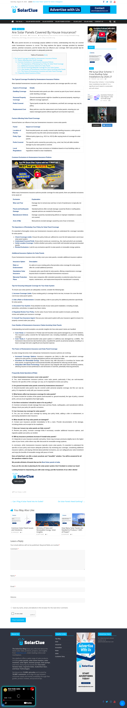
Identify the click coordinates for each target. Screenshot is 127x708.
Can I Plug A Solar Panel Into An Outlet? (27, 501)
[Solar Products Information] (13, 21)
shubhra (101, 79)
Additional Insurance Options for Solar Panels (33, 66)
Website (13, 597)
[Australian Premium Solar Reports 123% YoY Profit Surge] (94, 94)
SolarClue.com (21, 653)
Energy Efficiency (44, 35)
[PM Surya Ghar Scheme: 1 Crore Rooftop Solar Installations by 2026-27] (102, 51)
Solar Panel (88, 21)
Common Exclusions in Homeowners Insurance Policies (34, 62)
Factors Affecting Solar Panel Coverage (28, 60)
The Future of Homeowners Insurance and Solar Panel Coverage (39, 71)
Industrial (58, 644)
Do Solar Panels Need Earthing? (71, 501)
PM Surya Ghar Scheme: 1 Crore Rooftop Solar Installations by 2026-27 (101, 74)
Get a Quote (18, 481)
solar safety (42, 38)
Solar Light (77, 21)
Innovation (58, 647)
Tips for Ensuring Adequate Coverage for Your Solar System (38, 67)
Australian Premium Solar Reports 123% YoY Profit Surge (107, 96)
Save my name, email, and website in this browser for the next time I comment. (40, 608)
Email (13, 586)
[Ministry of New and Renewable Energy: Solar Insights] (48, 515)
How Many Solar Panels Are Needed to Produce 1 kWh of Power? (72, 530)
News (91, 68)
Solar (14, 29)
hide (45, 55)
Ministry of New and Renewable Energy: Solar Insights (46, 530)
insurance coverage (63, 35)
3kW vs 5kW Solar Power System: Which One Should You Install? (53, 2)
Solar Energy (23, 38)
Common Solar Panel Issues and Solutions (22, 529)
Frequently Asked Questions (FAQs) (27, 73)
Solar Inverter (47, 21)
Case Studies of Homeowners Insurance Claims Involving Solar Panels (41, 69)
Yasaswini (25, 35)
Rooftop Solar (15, 38)
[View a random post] (114, 21)
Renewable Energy (74, 35)
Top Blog (19, 21)
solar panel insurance (32, 38)
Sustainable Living (50, 38)
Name (13, 576)
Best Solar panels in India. (51, 462)
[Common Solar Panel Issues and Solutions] (23, 515)
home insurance (53, 35)
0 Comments (33, 35)
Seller (57, 653)
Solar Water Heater (33, 21)
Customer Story (60, 656)
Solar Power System (62, 21)
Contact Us (99, 21)
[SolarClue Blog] (31, 639)
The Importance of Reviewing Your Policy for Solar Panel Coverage (40, 64)
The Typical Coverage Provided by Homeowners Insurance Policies (35, 58)
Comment (15, 549)
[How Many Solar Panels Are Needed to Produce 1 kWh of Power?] (73, 515)
